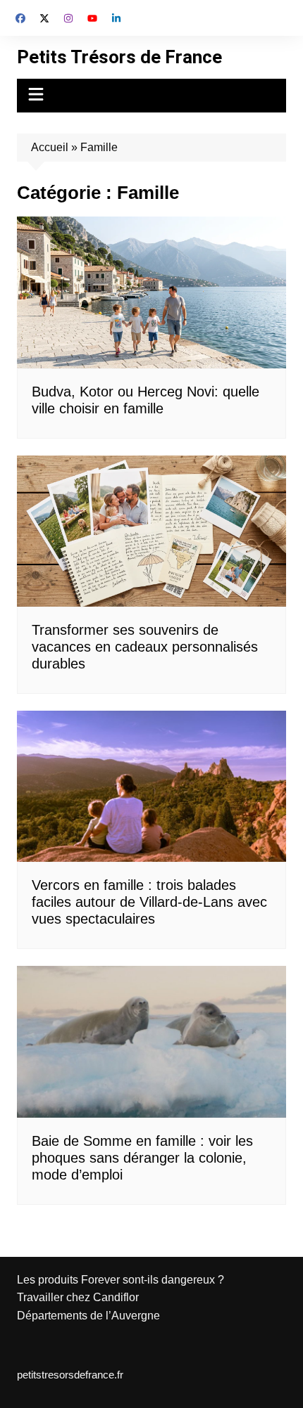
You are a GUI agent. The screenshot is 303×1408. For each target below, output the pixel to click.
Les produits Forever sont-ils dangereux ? (120, 1280)
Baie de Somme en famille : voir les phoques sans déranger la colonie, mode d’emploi (142, 1157)
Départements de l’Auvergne (88, 1316)
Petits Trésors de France (119, 56)
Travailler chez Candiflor (78, 1297)
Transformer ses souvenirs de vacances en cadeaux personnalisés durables (145, 646)
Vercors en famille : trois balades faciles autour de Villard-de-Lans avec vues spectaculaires (149, 901)
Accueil (49, 147)
